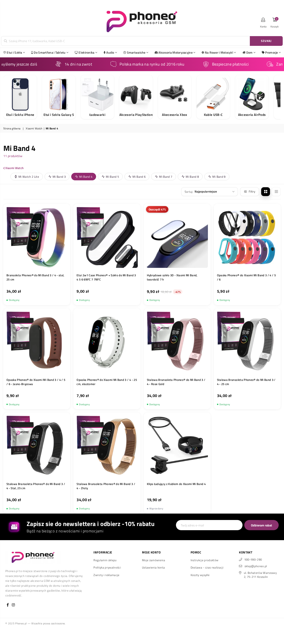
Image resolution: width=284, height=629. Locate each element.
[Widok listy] (276, 191)
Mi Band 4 (85, 176)
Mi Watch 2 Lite (28, 176)
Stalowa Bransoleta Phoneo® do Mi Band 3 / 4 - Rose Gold (176, 382)
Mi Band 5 (112, 176)
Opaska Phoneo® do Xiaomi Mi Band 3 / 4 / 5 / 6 (246, 277)
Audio (110, 52)
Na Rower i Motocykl (219, 52)
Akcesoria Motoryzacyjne (175, 52)
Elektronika (86, 52)
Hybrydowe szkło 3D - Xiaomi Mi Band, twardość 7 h (172, 277)
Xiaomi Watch (34, 128)
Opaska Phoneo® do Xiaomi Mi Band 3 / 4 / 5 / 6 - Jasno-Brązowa (35, 382)
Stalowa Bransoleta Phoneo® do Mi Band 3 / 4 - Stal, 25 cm (35, 486)
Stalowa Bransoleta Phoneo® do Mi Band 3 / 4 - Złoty (106, 486)
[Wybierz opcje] (133, 264)
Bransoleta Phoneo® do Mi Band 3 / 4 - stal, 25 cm (35, 277)
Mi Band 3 (59, 176)
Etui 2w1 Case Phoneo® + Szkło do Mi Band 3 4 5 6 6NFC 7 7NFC (106, 277)
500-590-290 (253, 559)
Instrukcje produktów (205, 560)
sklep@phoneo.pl (256, 566)
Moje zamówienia (153, 560)
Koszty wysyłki (200, 575)
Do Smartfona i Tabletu (49, 52)
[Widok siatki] (265, 191)
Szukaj (266, 41)
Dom (249, 52)
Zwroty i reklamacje (106, 575)
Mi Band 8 (192, 176)
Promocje (271, 52)
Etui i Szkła (14, 52)
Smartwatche (136, 52)
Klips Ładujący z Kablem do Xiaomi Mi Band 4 (176, 484)
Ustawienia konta (153, 567)
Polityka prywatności (107, 567)
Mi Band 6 (139, 176)
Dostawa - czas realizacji (207, 567)
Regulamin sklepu (104, 560)
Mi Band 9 (218, 176)
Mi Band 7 (165, 176)
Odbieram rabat (261, 525)
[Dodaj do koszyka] (63, 264)
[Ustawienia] (263, 21)
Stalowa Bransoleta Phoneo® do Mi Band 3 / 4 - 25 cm (246, 382)
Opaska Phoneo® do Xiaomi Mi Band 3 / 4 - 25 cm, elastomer (107, 382)
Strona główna (11, 128)
